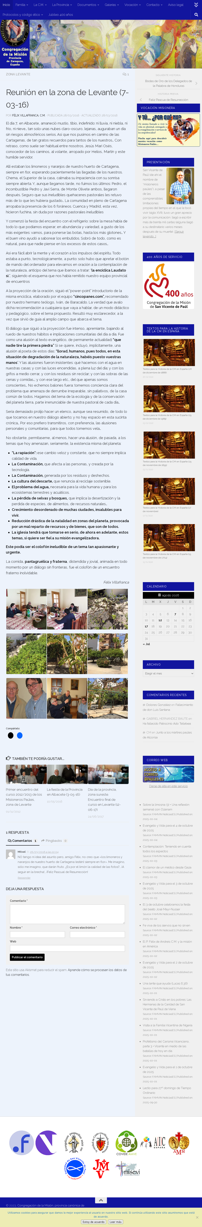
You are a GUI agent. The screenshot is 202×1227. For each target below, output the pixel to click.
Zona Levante (18, 74)
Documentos (87, 5)
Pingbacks (56, 841)
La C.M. (39, 5)
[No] (197, 1217)
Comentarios (24, 841)
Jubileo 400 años (61, 15)
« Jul (146, 644)
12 (160, 620)
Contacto (153, 5)
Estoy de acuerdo (94, 1221)
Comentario (19, 900)
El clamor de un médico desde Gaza (167, 867)
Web (13, 941)
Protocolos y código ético (21, 15)
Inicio (6, 5)
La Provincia (60, 5)
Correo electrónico (83, 927)
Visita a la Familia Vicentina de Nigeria (167, 1025)
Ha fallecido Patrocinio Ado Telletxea (167, 723)
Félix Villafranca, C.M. (28, 115)
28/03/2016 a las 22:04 (44, 851)
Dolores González (158, 705)
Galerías (110, 5)
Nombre (16, 927)
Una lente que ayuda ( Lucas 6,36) (165, 983)
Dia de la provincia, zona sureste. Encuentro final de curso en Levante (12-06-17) (104, 800)
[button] (26, 609)
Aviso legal (175, 5)
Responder (24, 877)
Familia (20, 5)
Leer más (116, 1221)
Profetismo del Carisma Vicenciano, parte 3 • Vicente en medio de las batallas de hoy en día (166, 1046)
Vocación (131, 5)
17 (146, 626)
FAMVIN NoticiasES (163, 814)
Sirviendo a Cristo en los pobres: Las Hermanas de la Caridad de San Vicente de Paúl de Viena (167, 1004)
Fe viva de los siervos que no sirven (166, 925)
